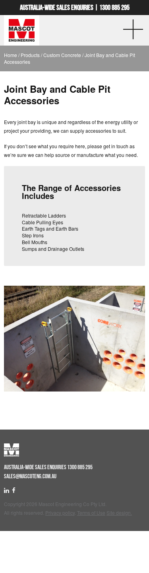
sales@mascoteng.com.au (30, 476)
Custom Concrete (62, 55)
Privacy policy (60, 512)
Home (10, 55)
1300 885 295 (114, 7)
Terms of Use (91, 512)
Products (30, 55)
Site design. (119, 512)
